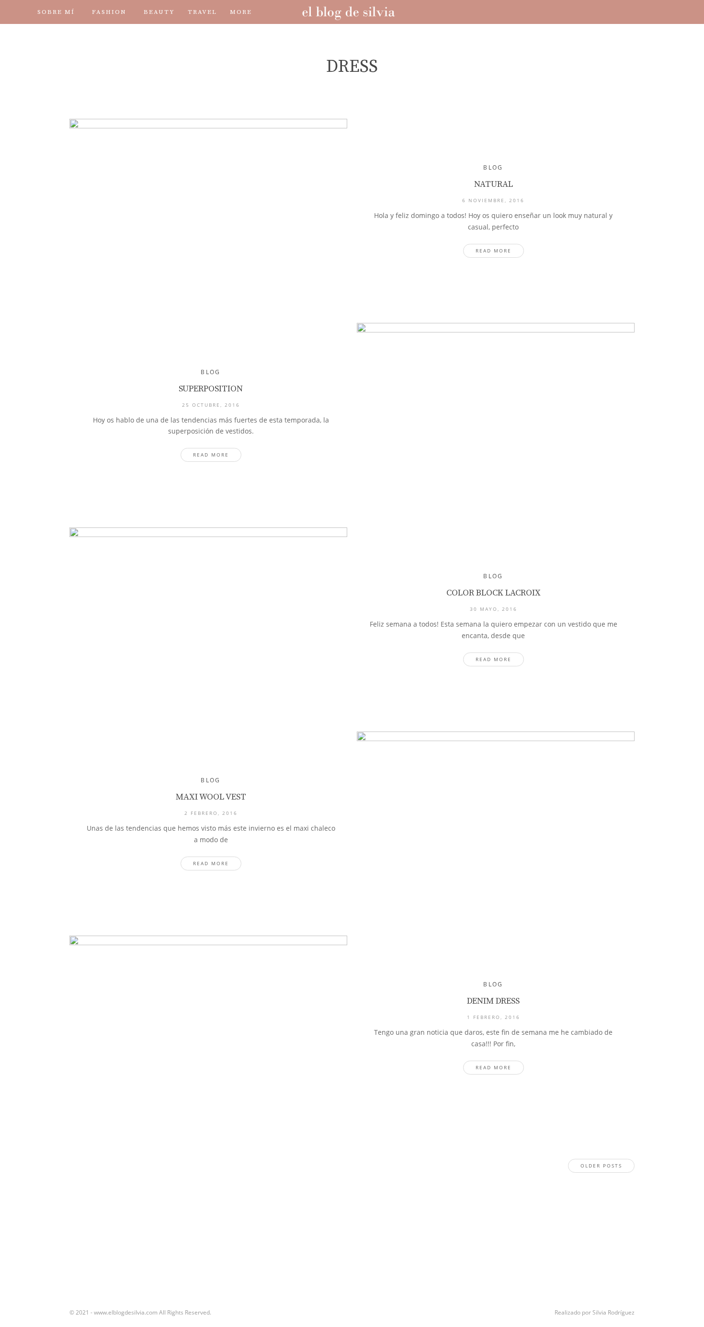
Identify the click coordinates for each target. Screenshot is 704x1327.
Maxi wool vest (211, 796)
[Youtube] (619, 11)
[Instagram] (606, 11)
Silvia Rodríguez (613, 1312)
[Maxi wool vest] (496, 824)
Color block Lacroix (493, 592)
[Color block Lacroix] (208, 619)
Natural (493, 184)
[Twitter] (592, 11)
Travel (202, 12)
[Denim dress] (208, 1028)
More (241, 12)
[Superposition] (496, 415)
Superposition (211, 388)
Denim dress (493, 1001)
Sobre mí (56, 12)
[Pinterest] (632, 11)
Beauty (159, 12)
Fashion (109, 12)
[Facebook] (579, 11)
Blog (493, 167)
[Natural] (208, 211)
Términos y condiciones (149, 36)
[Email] (646, 11)
